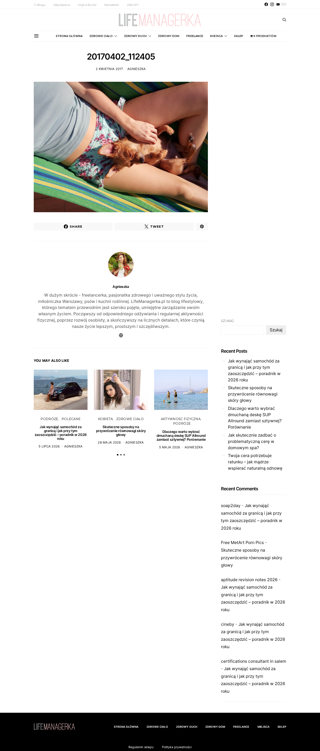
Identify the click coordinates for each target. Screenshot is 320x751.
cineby (227, 624)
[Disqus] (121, 526)
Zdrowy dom (168, 36)
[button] (117, 454)
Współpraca (61, 5)
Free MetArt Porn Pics (242, 542)
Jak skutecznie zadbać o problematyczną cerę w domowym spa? (252, 441)
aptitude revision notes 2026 (249, 579)
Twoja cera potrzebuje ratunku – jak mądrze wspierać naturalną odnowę (255, 462)
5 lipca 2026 (49, 446)
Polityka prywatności (177, 747)
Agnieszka (136, 69)
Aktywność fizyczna (180, 419)
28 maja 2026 (109, 442)
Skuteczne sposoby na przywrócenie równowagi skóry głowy (121, 431)
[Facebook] (266, 4)
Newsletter (111, 5)
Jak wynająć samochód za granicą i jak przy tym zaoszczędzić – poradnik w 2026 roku (61, 433)
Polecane (71, 419)
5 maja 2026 (169, 447)
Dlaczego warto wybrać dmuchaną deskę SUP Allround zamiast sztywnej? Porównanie (181, 435)
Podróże (49, 419)
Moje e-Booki (87, 5)
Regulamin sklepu (140, 747)
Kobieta (105, 419)
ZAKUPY (133, 5)
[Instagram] (272, 4)
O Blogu (39, 5)
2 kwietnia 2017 (109, 69)
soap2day (231, 505)
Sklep (238, 36)
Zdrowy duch (135, 36)
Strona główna (69, 36)
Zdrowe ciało (101, 36)
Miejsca (216, 36)
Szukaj (227, 321)
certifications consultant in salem (253, 661)
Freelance (194, 36)
